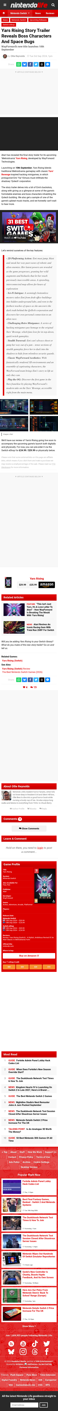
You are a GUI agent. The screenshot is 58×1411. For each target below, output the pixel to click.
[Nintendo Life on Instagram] (23, 1352)
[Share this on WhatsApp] (18, 64)
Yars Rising (21, 158)
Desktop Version (29, 1167)
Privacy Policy (26, 1157)
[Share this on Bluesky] (24, 64)
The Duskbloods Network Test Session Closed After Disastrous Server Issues (31, 1112)
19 (35, 687)
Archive (26, 1162)
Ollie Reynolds (18, 56)
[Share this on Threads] (41, 64)
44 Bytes (19, 1364)
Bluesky (32, 809)
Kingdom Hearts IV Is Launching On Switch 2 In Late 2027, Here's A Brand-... (30, 1088)
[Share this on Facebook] (30, 64)
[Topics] (5, 5)
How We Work (35, 1152)
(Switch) (12, 660)
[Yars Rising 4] (44, 407)
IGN (40, 1380)
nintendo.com (8, 946)
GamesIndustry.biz (25, 1385)
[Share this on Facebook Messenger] (47, 64)
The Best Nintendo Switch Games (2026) (22, 672)
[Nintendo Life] (29, 5)
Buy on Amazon (28, 955)
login (40, 847)
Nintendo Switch (19, 20)
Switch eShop (9, 25)
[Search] (53, 5)
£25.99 (33, 584)
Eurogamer (51, 1380)
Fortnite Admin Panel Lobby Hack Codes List (29, 1062)
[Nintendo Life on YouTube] (23, 1344)
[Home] (4, 13)
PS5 (8, 885)
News (5, 20)
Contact (12, 1157)
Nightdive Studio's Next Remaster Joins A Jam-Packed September (29, 1103)
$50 (9, 967)
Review (16, 668)
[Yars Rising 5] (44, 423)
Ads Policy (14, 1162)
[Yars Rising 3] (14, 423)
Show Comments (30, 828)
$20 (35, 967)
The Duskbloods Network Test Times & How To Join (31, 1079)
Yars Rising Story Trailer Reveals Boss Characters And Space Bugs (26, 36)
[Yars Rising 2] (14, 407)
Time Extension (48, 1375)
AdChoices (32, 1364)
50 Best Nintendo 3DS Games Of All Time (30, 1139)
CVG (40, 1385)
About (13, 1152)
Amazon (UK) (46, 585)
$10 (48, 967)
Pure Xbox (31, 1375)
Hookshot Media (18, 1361)
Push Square (16, 1375)
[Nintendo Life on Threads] (35, 1352)
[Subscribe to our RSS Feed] (11, 1344)
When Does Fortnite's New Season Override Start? (29, 1071)
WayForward (8, 898)
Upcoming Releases (38, 20)
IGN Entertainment (44, 1361)
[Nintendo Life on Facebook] (47, 1352)
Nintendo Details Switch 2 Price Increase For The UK (28, 1121)
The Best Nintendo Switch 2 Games (30, 1096)
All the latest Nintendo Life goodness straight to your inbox (29, 1397)
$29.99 (22, 584)
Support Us (50, 1152)
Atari (4, 891)
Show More (28, 1326)
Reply (44, 809)
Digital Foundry (9, 1380)
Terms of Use (43, 1157)
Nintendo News (27, 1380)
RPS (48, 1385)
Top (5, 1152)
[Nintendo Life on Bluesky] (11, 1352)
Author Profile (18, 809)
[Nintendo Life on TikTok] (35, 1344)
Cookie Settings (41, 1162)
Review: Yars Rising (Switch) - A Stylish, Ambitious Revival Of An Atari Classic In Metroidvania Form (28, 938)
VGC (11, 1385)
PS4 (4, 885)
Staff (22, 1152)
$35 (22, 967)
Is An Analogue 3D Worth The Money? (30, 1130)
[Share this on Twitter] (36, 64)
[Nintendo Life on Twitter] (47, 1344)
